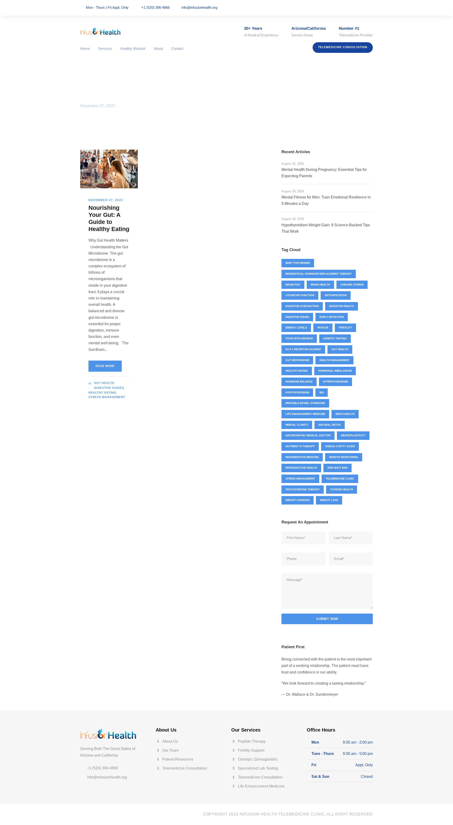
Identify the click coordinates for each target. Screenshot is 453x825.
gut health (339, 349)
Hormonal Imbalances (335, 370)
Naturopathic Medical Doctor (308, 435)
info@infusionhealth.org (199, 7)
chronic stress (352, 284)
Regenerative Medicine (302, 457)
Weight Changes (297, 500)
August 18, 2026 (292, 191)
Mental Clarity (296, 424)
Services (105, 48)
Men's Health (345, 413)
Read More (105, 366)
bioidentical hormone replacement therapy (318, 273)
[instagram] (371, 8)
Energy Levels (296, 327)
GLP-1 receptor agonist (303, 349)
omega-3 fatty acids (340, 446)
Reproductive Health (301, 467)
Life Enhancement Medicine (305, 413)
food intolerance (299, 338)
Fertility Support (251, 750)
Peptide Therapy (252, 741)
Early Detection (331, 317)
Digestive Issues (109, 388)
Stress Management (106, 397)
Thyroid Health (341, 489)
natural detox (330, 424)
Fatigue (322, 327)
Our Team (170, 750)
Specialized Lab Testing (258, 768)
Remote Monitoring (343, 457)
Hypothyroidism (297, 392)
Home (85, 48)
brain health (320, 284)
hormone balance (299, 381)
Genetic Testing (335, 338)
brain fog (292, 284)
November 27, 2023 (105, 200)
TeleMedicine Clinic (340, 478)
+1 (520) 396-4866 (102, 768)
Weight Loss (329, 500)
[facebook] (358, 8)
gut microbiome (297, 360)
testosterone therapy (302, 489)
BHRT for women (297, 262)
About (158, 48)
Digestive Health (341, 306)
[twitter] (364, 8)
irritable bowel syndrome (305, 403)
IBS (321, 392)
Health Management (334, 360)
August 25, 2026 (292, 163)
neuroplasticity (353, 435)
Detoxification (336, 295)
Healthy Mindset (132, 48)
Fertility (345, 327)
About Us (170, 741)
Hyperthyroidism (335, 381)
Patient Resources (177, 759)
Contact (177, 48)
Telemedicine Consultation (342, 47)
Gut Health (104, 383)
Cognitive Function (299, 295)
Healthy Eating (102, 392)
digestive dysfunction (302, 306)
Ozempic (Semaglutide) (257, 759)
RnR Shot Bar (337, 467)
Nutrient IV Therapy (300, 446)
